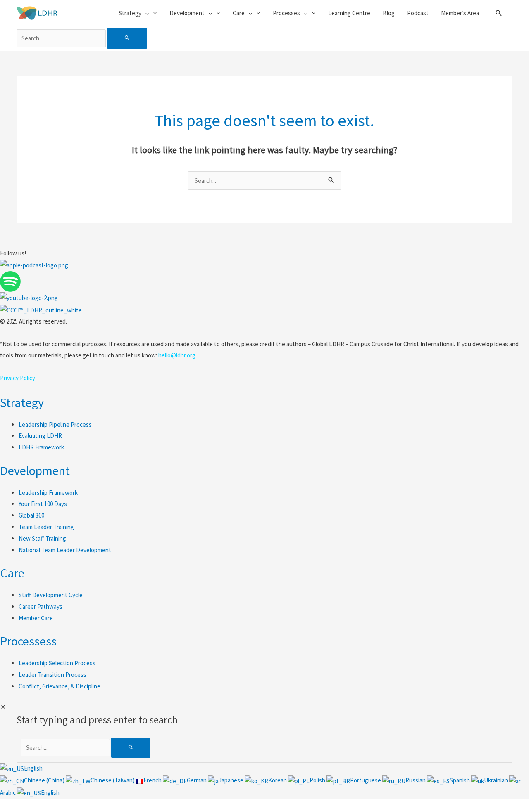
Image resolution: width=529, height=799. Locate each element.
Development (35, 470)
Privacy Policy (17, 378)
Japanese (232, 780)
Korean (278, 780)
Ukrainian (496, 780)
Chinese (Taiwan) (113, 780)
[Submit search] (127, 38)
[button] (498, 13)
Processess (28, 641)
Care (12, 573)
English (33, 768)
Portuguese (366, 780)
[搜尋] (130, 748)
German (197, 780)
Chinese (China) (45, 780)
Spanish (460, 780)
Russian (416, 780)
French (153, 780)
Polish (318, 780)
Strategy (22, 402)
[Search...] (66, 748)
